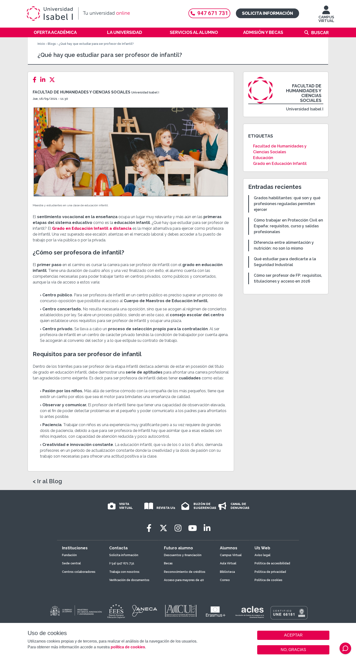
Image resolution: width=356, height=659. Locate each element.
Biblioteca (227, 572)
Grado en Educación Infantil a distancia (92, 228)
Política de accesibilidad (272, 563)
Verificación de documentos (129, 580)
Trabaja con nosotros (124, 572)
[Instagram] (178, 528)
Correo (225, 580)
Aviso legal (263, 555)
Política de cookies (268, 580)
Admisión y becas (263, 32)
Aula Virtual (228, 563)
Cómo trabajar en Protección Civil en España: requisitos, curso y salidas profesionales (288, 226)
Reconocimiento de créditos (184, 572)
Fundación (69, 555)
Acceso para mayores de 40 (184, 580)
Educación (263, 157)
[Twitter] (53, 80)
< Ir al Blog (47, 481)
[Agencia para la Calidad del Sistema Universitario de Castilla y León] (181, 610)
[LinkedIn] (44, 80)
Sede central (71, 563)
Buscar (320, 32)
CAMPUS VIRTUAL (326, 19)
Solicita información (267, 13)
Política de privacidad (270, 572)
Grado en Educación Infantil (280, 163)
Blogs (52, 44)
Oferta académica (55, 32)
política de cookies (128, 647)
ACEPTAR (293, 635)
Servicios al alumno (194, 32)
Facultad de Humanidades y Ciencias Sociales (81, 92)
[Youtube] (192, 528)
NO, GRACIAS (293, 650)
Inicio (41, 44)
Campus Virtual (231, 555)
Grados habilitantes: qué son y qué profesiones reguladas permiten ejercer (287, 204)
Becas (168, 563)
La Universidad (124, 32)
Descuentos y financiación (182, 555)
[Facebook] (36, 80)
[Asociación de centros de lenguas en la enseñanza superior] (249, 612)
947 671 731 (212, 13)
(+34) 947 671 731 (121, 563)
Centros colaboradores (78, 572)
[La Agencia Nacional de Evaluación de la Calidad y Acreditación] (144, 610)
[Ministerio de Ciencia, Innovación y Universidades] (75, 610)
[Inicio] (101, 13)
